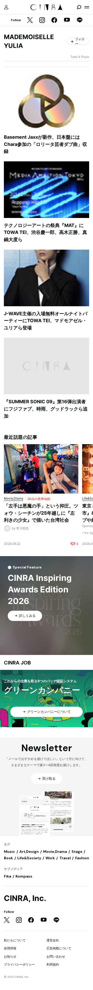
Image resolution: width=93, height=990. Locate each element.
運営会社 (53, 940)
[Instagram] (42, 20)
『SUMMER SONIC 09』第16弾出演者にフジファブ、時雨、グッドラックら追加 (46, 408)
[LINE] (79, 20)
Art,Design (29, 851)
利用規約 (53, 964)
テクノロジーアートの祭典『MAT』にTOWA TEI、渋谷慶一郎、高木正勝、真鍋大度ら (45, 232)
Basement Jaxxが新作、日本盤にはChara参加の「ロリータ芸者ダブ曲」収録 (45, 144)
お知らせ (10, 956)
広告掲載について (59, 948)
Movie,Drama (55, 851)
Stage (77, 851)
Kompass (24, 876)
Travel (65, 858)
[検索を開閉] (79, 7)
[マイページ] (6, 7)
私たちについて (15, 940)
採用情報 (10, 948)
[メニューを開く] (87, 7)
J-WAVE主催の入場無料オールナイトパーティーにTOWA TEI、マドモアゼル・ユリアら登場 (45, 320)
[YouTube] (67, 20)
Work (50, 858)
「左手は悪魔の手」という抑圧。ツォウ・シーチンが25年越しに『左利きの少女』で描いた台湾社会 (41, 513)
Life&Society (29, 858)
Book (8, 858)
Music (9, 851)
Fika (7, 876)
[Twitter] (30, 20)
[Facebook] (54, 20)
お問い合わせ (56, 956)
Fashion (82, 858)
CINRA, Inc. (25, 898)
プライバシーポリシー (19, 964)
